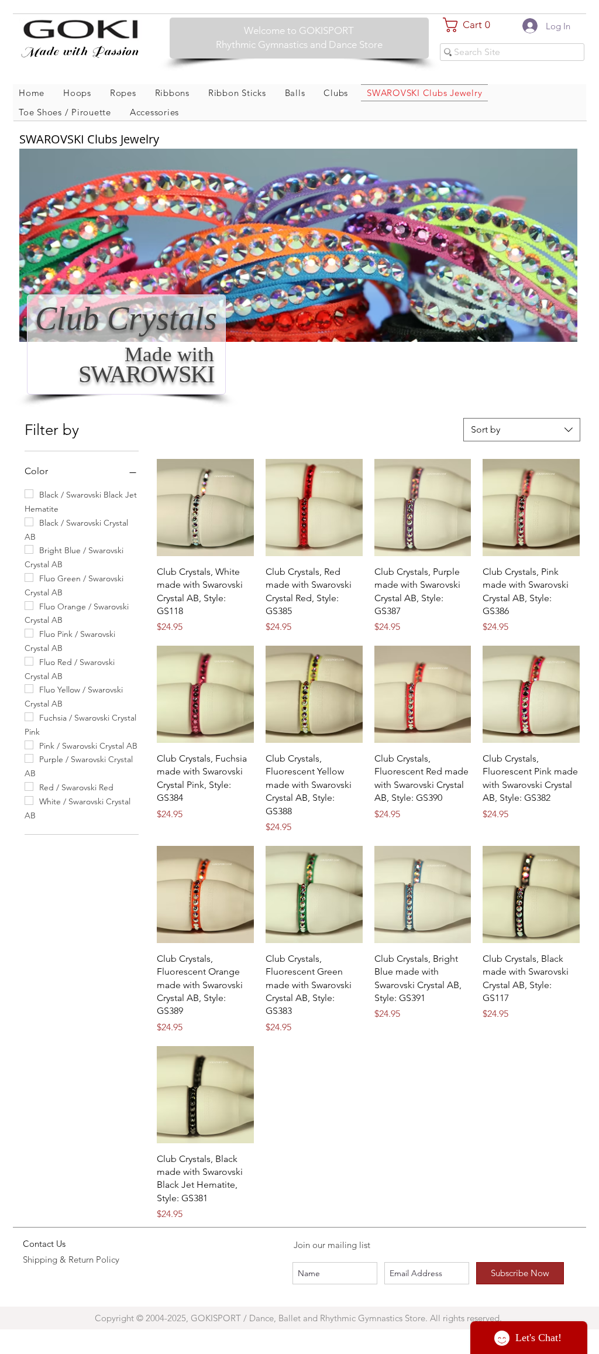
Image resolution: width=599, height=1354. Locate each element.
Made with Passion (80, 51)
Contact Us (44, 1243)
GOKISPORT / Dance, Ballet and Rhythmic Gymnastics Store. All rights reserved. (347, 1318)
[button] (471, 25)
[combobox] (521, 429)
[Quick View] (205, 507)
